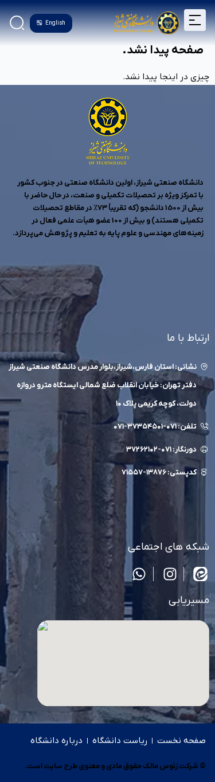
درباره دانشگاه (56, 740)
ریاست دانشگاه (119, 740)
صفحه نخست (181, 740)
